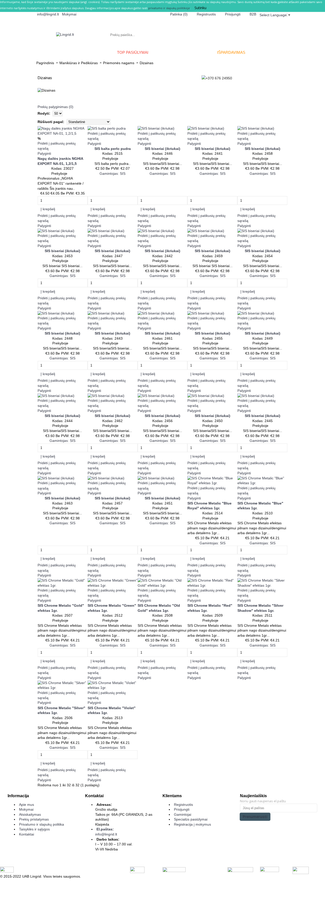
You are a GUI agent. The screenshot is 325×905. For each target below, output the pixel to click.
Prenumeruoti (255, 816)
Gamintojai (182, 814)
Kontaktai (26, 834)
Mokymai (26, 809)
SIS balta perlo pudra (112, 149)
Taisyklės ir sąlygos (34, 829)
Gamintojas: (112, 173)
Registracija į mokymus (192, 824)
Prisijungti (181, 809)
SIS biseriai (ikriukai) (162, 149)
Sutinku (200, 7)
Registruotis (183, 805)
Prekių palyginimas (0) (55, 107)
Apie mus (26, 805)
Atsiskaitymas (30, 814)
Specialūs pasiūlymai (190, 819)
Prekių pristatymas (34, 819)
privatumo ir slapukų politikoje (169, 8)
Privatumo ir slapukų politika (41, 824)
